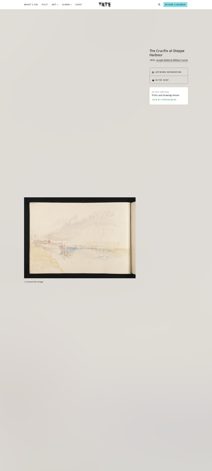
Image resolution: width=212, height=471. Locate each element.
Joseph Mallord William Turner (172, 60)
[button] (158, 5)
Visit (45, 4)
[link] (33, 282)
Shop (78, 4)
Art (54, 4)
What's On (31, 4)
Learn (66, 4)
